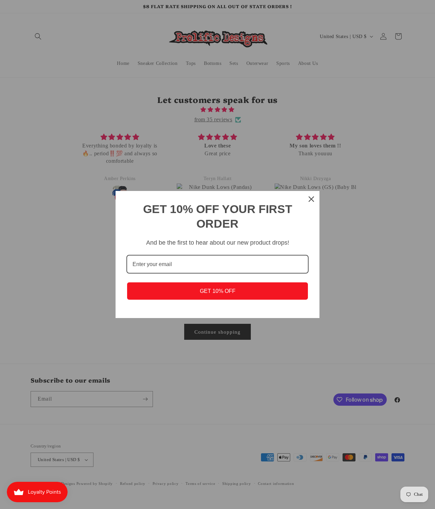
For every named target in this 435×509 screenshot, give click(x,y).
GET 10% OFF (218, 291)
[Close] (311, 199)
